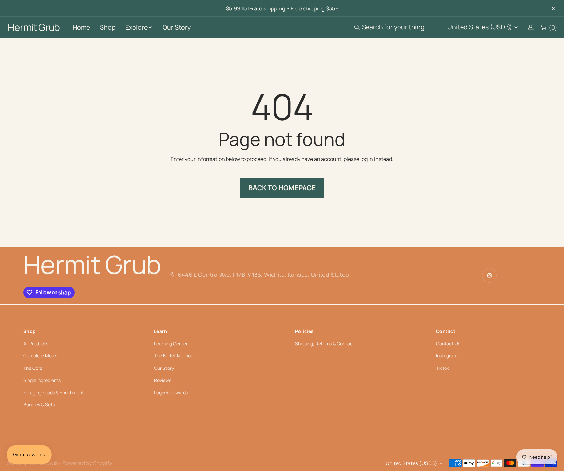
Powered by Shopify (87, 463)
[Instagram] (489, 275)
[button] (393, 27)
